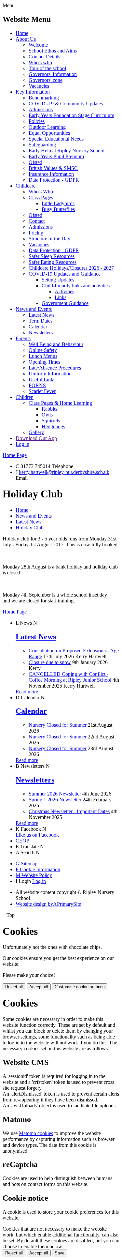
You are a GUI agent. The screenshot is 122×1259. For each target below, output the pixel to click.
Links (60, 297)
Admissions (41, 109)
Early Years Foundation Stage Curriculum (71, 115)
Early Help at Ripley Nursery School (66, 150)
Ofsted (35, 162)
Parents (23, 338)
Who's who (40, 62)
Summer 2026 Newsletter (55, 793)
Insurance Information (51, 174)
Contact (37, 221)
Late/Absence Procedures (55, 368)
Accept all (38, 986)
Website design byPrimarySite (48, 904)
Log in (22, 444)
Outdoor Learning (47, 127)
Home (22, 33)
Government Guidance (65, 303)
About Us (26, 39)
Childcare (25, 186)
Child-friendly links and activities (76, 285)
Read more (27, 691)
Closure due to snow (50, 662)
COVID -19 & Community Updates (66, 103)
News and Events (34, 309)
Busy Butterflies (58, 209)
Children (25, 397)
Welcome (38, 45)
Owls (47, 414)
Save (59, 1253)
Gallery (36, 432)
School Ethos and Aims (53, 50)
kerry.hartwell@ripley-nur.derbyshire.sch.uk (64, 472)
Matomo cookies (36, 1133)
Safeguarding (42, 144)
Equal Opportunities (49, 133)
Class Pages (41, 197)
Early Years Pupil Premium (56, 156)
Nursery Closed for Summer (58, 725)
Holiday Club (30, 527)
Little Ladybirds (58, 203)
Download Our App (36, 438)
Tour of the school (47, 68)
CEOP (22, 840)
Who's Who (41, 191)
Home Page (15, 455)
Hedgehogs (53, 426)
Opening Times (44, 362)
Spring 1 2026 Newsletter (55, 799)
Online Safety (43, 350)
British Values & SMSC (53, 168)
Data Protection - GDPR (54, 180)
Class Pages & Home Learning (60, 403)
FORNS (37, 385)
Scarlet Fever (42, 391)
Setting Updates (58, 279)
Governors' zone (45, 80)
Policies (37, 121)
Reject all (14, 986)
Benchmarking (44, 97)
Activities (64, 291)
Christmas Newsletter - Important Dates (69, 811)
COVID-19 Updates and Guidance (65, 274)
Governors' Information (53, 74)
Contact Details (44, 56)
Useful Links (42, 379)
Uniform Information (50, 373)
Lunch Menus (43, 356)
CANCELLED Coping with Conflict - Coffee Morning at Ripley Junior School (70, 677)
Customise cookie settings (80, 986)
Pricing (36, 232)
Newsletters (41, 332)
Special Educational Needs (56, 139)
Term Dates (40, 321)
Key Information (33, 92)
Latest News (41, 315)
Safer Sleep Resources (52, 256)
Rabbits (49, 409)
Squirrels (51, 420)
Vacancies (39, 86)
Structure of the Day (49, 238)
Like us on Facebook (37, 835)
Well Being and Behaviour (56, 344)
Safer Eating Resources (52, 262)
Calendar (38, 326)
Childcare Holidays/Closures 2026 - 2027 (71, 268)
